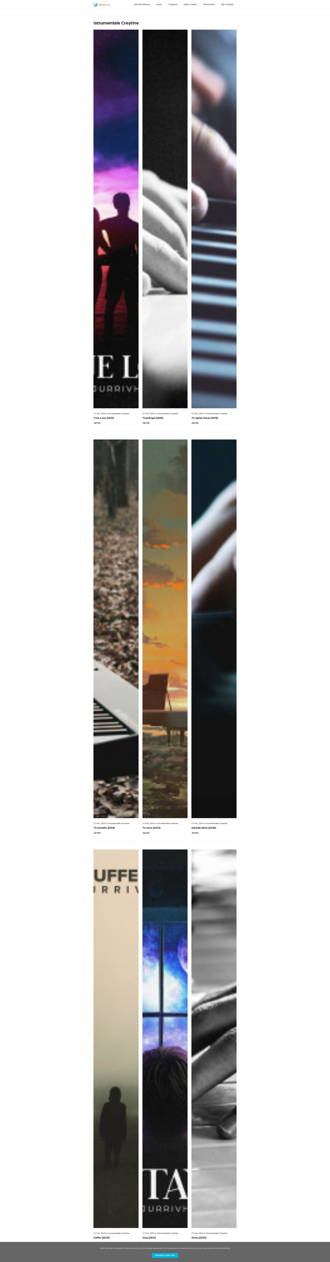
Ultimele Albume (142, 4)
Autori (159, 4)
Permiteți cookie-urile (165, 1255)
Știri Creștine (227, 4)
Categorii (172, 4)
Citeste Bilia (209, 4)
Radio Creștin (190, 4)
